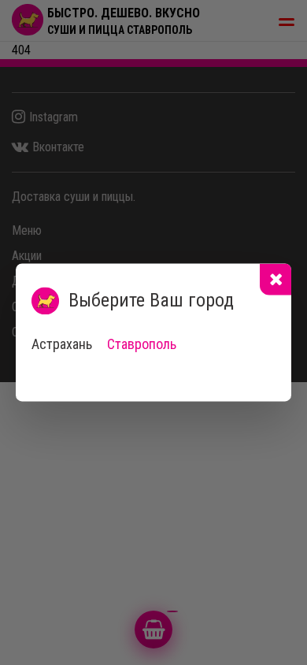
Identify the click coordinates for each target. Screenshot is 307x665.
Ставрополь (141, 344)
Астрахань (61, 344)
